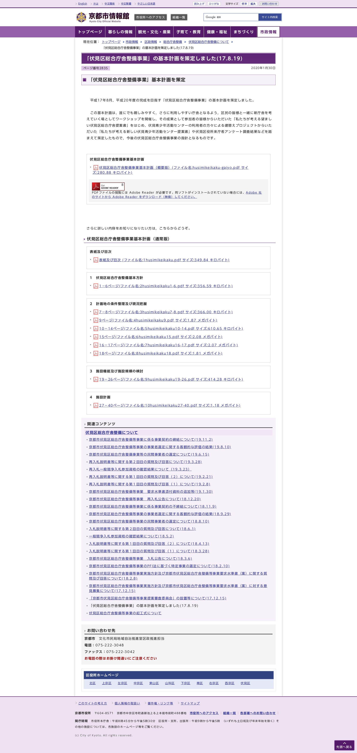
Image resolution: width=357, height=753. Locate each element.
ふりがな (214, 3)
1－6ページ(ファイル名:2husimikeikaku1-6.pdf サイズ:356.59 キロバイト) (166, 286)
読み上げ (199, 3)
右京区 (214, 683)
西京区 (229, 683)
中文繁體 (126, 3)
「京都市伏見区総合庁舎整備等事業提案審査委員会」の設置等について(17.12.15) (157, 598)
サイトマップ (190, 703)
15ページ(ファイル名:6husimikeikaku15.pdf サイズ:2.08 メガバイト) (161, 336)
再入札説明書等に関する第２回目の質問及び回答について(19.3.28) (145, 461)
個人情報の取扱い (127, 703)
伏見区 (245, 683)
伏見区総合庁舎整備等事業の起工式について (125, 613)
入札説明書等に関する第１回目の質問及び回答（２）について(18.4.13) (149, 543)
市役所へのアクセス (150, 17)
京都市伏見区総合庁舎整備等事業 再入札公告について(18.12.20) (145, 499)
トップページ (111, 41)
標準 (244, 3)
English (82, 3)
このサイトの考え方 (92, 703)
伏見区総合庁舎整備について (209, 41)
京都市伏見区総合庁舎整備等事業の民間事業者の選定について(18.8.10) (149, 521)
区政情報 (151, 41)
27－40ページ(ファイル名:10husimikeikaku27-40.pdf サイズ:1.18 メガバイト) (170, 405)
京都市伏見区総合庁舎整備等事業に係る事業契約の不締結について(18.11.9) (153, 506)
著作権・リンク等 (160, 703)
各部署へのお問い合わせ (258, 713)
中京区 (138, 683)
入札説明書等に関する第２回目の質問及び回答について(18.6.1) (142, 528)
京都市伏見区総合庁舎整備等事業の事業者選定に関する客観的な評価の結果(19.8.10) (160, 447)
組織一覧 (179, 17)
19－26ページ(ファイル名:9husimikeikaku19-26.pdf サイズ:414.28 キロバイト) (171, 379)
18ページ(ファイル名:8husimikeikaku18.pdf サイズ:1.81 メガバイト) (161, 353)
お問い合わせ (269, 3)
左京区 (122, 683)
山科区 (170, 683)
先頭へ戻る (344, 746)
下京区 (185, 683)
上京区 (107, 683)
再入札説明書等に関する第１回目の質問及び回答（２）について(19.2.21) (151, 476)
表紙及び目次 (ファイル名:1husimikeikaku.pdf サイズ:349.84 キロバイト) (164, 260)
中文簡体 (110, 3)
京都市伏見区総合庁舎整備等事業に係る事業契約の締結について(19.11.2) (151, 439)
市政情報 (132, 41)
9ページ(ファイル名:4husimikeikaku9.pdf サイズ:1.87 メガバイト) (158, 320)
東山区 (154, 683)
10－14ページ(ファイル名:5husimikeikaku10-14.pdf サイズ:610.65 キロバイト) (171, 328)
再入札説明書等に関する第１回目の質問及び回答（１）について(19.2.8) (149, 484)
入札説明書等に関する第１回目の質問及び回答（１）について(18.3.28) (149, 551)
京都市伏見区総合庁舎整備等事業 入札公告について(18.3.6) (140, 558)
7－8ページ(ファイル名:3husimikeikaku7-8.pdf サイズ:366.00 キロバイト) (166, 312)
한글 (96, 3)
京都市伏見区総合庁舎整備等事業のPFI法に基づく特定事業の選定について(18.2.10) (159, 566)
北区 (92, 683)
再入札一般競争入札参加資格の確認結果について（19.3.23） (140, 469)
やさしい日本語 (146, 3)
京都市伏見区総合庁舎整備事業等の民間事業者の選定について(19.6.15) (149, 454)
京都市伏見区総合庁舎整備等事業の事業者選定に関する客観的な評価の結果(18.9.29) (160, 514)
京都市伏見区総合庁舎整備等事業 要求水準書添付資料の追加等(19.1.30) (151, 491)
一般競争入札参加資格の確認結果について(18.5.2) (131, 536)
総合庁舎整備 (172, 41)
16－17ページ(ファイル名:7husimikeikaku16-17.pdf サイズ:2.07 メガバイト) (168, 345)
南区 (200, 683)
